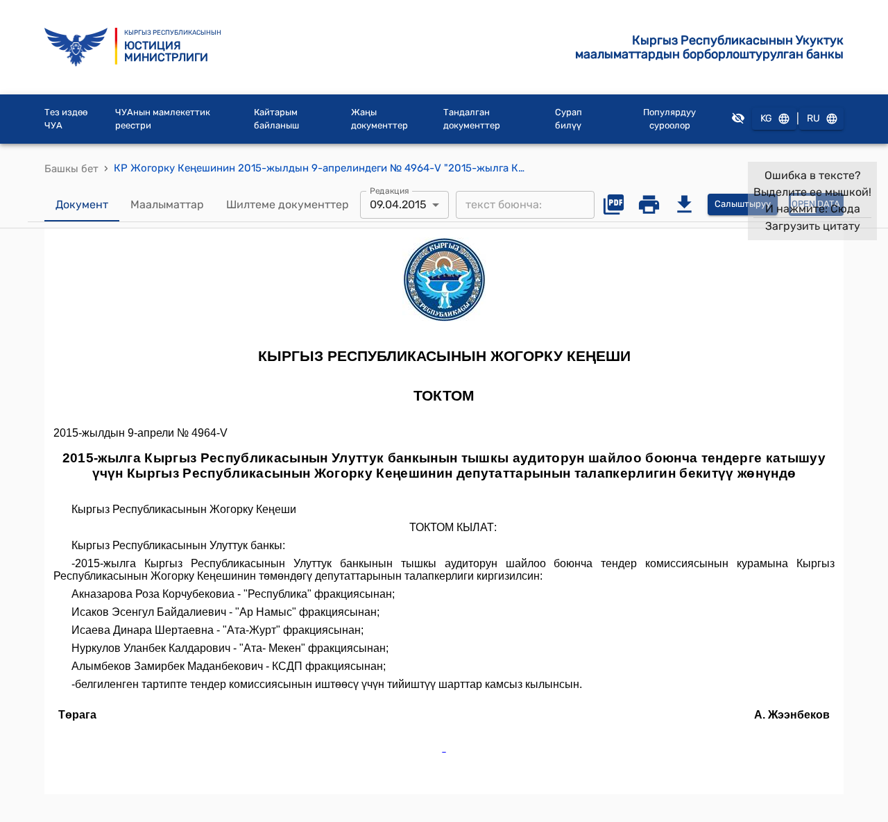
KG (766, 118)
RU (813, 118)
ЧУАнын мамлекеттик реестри (162, 119)
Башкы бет (71, 168)
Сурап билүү (568, 119)
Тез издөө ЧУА (65, 119)
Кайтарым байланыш (276, 119)
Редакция (389, 190)
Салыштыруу (743, 204)
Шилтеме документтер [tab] (287, 204)
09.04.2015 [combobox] (398, 204)
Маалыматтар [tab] (167, 204)
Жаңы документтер (379, 119)
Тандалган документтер (471, 119)
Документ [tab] (82, 204)
